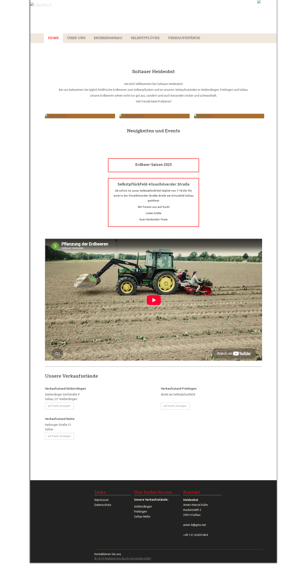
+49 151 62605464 (195, 535)
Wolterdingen (143, 506)
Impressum (101, 500)
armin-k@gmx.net (194, 525)
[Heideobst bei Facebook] (98, 517)
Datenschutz (102, 505)
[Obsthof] (41, 5)
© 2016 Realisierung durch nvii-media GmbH (122, 558)
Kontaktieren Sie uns (107, 554)
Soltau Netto (142, 516)
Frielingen (140, 511)
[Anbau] (80, 116)
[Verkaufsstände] (45, 124)
